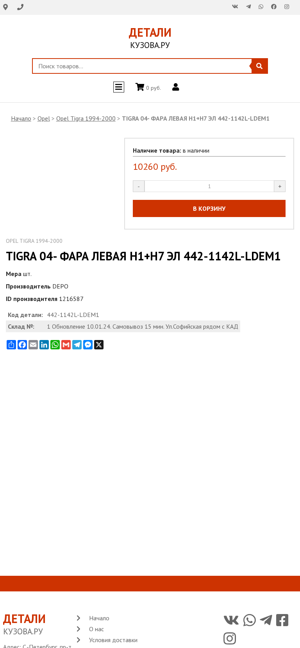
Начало (21, 118)
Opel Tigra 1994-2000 (86, 118)
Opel (44, 118)
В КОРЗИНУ (209, 208)
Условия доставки (113, 640)
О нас (96, 629)
